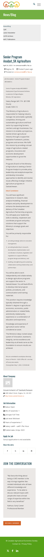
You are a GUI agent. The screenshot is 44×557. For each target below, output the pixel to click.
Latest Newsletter (9, 33)
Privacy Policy (27, 544)
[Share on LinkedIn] (23, 451)
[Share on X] (15, 451)
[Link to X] (7, 551)
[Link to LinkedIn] (17, 551)
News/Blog (9, 14)
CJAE (4, 29)
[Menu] (38, 4)
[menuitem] (33, 4)
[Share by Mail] (31, 451)
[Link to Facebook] (12, 551)
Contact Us (16, 544)
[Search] (33, 4)
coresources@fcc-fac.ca (23, 65)
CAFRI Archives (8, 36)
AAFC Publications (9, 39)
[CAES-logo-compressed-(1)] (18, 5)
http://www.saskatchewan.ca (14, 396)
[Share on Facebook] (7, 451)
